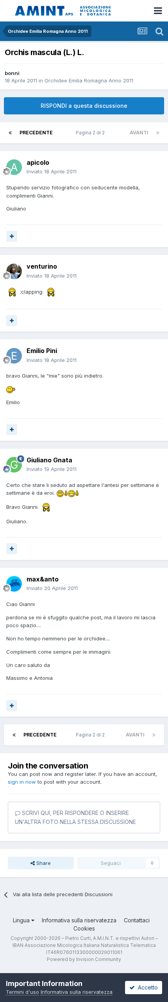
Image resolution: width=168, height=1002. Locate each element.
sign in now (22, 782)
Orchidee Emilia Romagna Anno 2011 (89, 80)
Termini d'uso (22, 992)
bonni (12, 73)
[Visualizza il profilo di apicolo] (14, 167)
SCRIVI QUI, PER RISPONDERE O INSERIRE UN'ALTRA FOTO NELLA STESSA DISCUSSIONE (75, 817)
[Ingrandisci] (12, 292)
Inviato (52, 171)
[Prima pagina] (10, 133)
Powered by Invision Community (84, 959)
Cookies (84, 928)
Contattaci (137, 920)
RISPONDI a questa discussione (84, 105)
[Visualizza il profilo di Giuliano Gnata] (14, 464)
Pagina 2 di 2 (91, 133)
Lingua (22, 920)
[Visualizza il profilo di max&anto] (14, 584)
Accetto (146, 987)
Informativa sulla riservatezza (79, 920)
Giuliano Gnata (49, 460)
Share (43, 863)
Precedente (36, 133)
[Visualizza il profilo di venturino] (14, 271)
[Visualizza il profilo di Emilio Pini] (14, 356)
